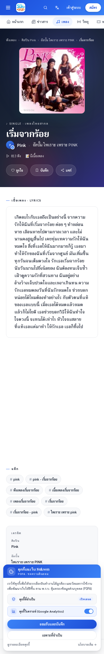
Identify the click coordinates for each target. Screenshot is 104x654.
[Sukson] (20, 7)
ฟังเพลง (11, 40)
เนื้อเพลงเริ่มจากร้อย (64, 490)
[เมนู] (8, 8)
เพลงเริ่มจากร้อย (22, 501)
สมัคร (93, 7)
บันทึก (44, 170)
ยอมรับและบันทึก (52, 624)
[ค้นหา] (45, 8)
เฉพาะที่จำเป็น (52, 635)
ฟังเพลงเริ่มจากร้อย (24, 490)
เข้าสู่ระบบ (74, 7)
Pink (21, 145)
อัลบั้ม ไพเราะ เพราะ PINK (57, 40)
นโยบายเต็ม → (87, 644)
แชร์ (68, 170)
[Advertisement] (52, 401)
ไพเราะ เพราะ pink (62, 512)
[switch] (88, 611)
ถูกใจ (19, 170)
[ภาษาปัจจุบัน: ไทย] (57, 8)
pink (15, 479)
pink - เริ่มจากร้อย (43, 479)
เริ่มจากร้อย (54, 501)
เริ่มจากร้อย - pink (24, 512)
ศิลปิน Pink (28, 40)
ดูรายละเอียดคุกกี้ (18, 644)
